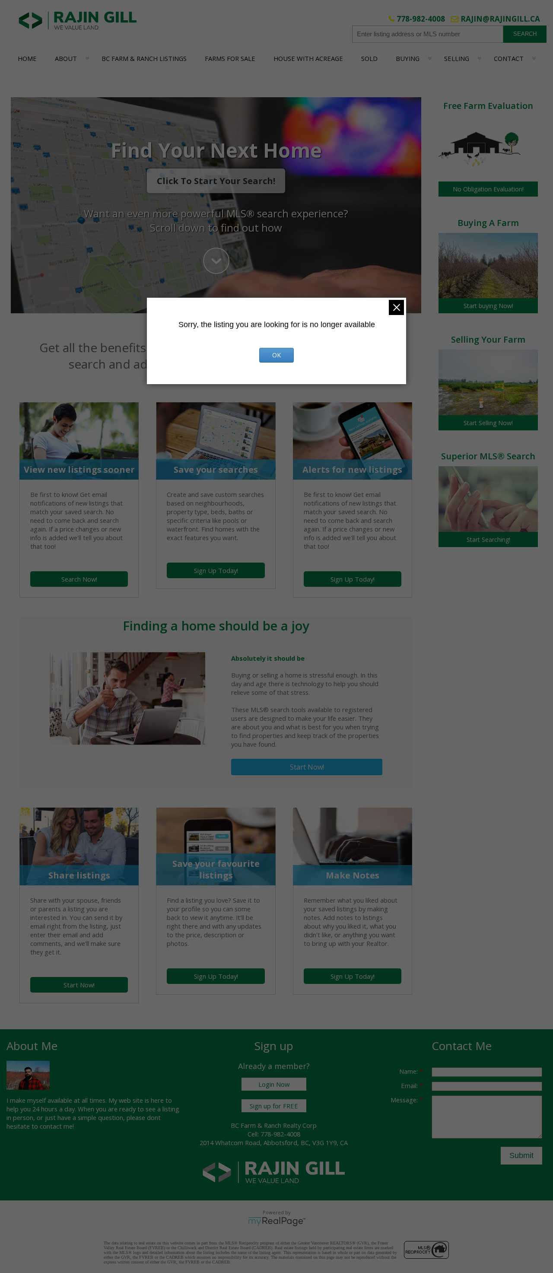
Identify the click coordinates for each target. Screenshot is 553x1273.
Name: (409, 1071)
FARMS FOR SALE (230, 58)
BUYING (408, 58)
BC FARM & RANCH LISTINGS (144, 58)
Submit (521, 1155)
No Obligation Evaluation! (488, 189)
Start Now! (307, 767)
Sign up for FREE (274, 1105)
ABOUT (66, 58)
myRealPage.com (277, 1222)
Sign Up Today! (216, 570)
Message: (405, 1099)
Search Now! (79, 579)
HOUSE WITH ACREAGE (308, 58)
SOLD (369, 58)
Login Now (273, 1084)
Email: (410, 1085)
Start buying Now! (488, 306)
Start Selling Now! (488, 423)
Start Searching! (488, 539)
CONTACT (509, 58)
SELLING (456, 58)
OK (276, 355)
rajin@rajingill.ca (500, 19)
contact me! (57, 1126)
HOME (27, 58)
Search (525, 34)
